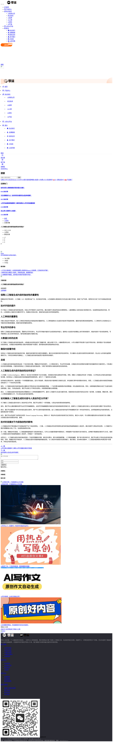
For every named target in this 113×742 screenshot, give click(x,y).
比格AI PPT (4, 179)
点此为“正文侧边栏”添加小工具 (10, 629)
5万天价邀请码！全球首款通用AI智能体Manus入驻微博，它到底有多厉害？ (25, 270)
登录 (2, 153)
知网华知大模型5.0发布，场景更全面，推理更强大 (17, 272)
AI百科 (6, 220)
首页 (5, 218)
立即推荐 (3, 290)
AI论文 (10, 179)
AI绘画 (36, 179)
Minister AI (15, 179)
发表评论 (3, 465)
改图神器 (31, 179)
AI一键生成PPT (60, 179)
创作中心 (5, 169)
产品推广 (70, 179)
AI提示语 (25, 179)
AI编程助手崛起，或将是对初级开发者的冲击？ (16, 274)
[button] (6, 95)
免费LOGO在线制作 (47, 179)
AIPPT (20, 179)
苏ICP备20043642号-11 (35, 739)
